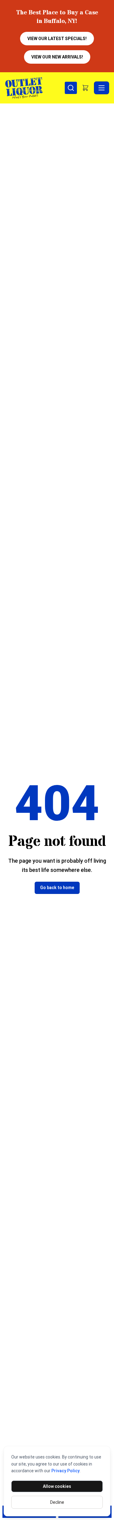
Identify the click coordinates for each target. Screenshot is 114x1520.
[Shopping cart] (85, 88)
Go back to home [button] (57, 887)
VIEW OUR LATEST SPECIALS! (57, 38)
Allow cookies (57, 1486)
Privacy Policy (65, 1470)
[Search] (71, 88)
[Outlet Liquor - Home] (35, 88)
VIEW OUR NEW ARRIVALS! (57, 56)
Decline (57, 1502)
